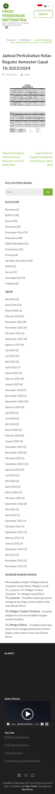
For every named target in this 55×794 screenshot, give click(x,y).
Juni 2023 (10, 475)
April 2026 (11, 304)
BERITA (9, 215)
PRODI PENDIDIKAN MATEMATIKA (14, 15)
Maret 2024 (11, 429)
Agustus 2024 (13, 407)
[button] (27, 714)
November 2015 (14, 560)
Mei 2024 (10, 424)
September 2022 (14, 503)
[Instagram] (25, 776)
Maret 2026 (11, 310)
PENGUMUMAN (14, 243)
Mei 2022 (10, 509)
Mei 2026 (10, 299)
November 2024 (14, 395)
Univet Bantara (13, 753)
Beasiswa (10, 209)
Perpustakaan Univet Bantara (22, 760)
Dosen (8, 220)
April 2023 (11, 486)
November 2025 (14, 327)
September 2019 (14, 549)
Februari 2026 (13, 316)
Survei (8, 272)
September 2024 (14, 401)
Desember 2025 (14, 321)
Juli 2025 (10, 350)
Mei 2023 (10, 481)
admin (27, 74)
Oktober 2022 (13, 498)
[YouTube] (32, 776)
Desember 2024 (14, 390)
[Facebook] (19, 776)
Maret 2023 (11, 492)
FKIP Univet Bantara (16, 745)
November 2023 (14, 452)
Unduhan (10, 283)
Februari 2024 (13, 435)
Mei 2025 (10, 361)
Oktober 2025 (13, 333)
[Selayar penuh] (46, 724)
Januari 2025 (12, 384)
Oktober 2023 (13, 458)
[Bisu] (42, 724)
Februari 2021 (13, 537)
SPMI (8, 266)
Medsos (43, 14)
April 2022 (11, 515)
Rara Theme (31, 786)
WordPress (27, 789)
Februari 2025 (13, 378)
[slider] (25, 724)
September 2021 (14, 532)
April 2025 (11, 367)
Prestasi (9, 255)
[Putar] (8, 724)
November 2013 (14, 566)
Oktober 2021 (13, 526)
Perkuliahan (11, 249)
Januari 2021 (12, 543)
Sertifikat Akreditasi (16, 260)
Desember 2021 (14, 520)
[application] (27, 714)
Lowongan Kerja (14, 232)
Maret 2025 (11, 373)
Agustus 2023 (13, 469)
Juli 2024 (10, 412)
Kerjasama (11, 226)
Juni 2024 (10, 418)
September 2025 (14, 338)
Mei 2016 (10, 554)
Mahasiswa (11, 238)
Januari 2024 (12, 441)
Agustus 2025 (13, 344)
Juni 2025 (10, 356)
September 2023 (14, 463)
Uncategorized (13, 277)
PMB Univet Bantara (16, 737)
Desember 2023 (14, 446)
